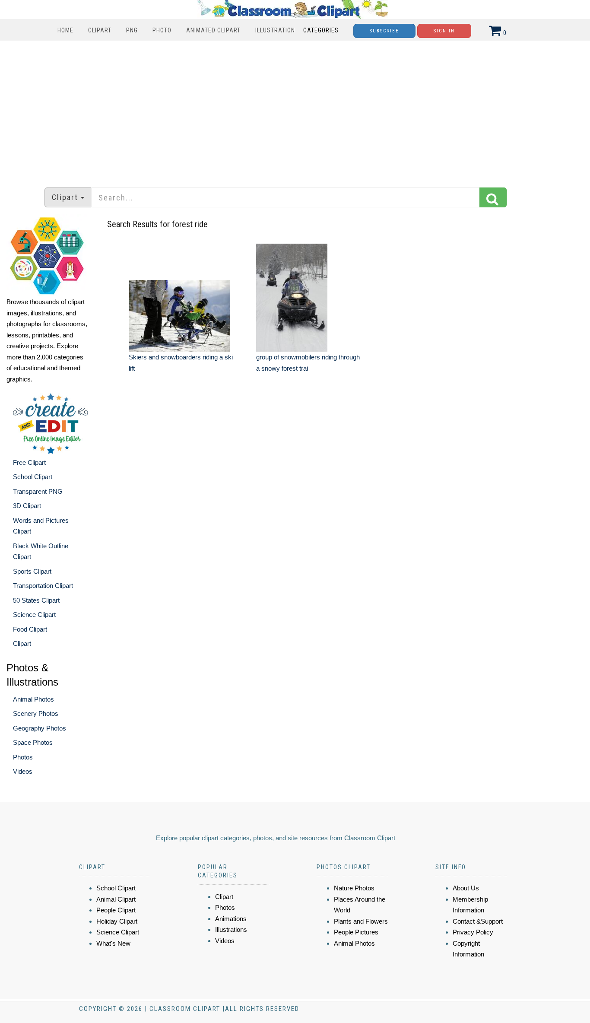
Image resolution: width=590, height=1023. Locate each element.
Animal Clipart (116, 899)
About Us (466, 888)
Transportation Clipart (43, 585)
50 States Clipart (36, 600)
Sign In (444, 31)
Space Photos (33, 742)
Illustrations (231, 929)
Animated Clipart (213, 30)
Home (65, 30)
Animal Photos (33, 699)
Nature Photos (354, 888)
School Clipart (32, 476)
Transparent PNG (38, 491)
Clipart (99, 30)
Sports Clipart (32, 571)
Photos (23, 757)
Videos (22, 771)
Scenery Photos (35, 713)
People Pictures (356, 932)
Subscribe (384, 31)
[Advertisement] (295, 109)
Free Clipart (29, 462)
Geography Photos (39, 728)
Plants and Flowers (361, 921)
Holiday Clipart (116, 921)
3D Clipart (27, 505)
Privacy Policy (473, 932)
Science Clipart (34, 614)
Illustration (275, 30)
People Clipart (116, 910)
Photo (161, 30)
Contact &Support (478, 921)
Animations (231, 918)
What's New (113, 943)
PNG (132, 30)
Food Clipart (30, 629)
